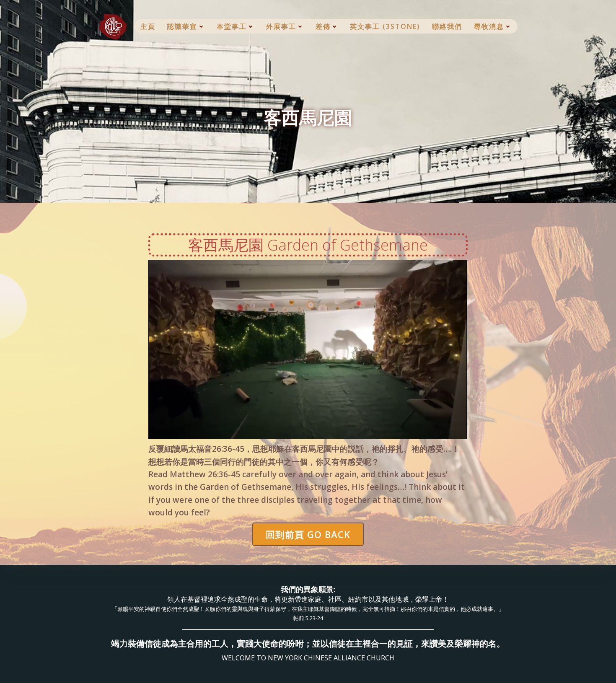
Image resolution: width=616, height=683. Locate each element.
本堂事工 (232, 26)
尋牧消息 (489, 26)
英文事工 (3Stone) (385, 26)
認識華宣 (182, 26)
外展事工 (281, 26)
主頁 (147, 26)
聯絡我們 (447, 26)
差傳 (323, 26)
